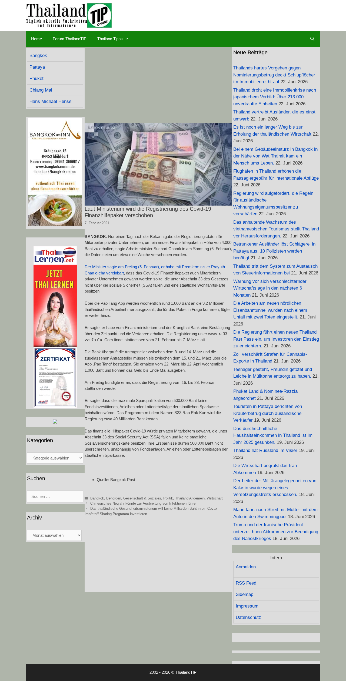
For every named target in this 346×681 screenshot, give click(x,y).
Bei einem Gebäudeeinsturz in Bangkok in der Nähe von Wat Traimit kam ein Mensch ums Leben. (275, 156)
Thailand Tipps (110, 38)
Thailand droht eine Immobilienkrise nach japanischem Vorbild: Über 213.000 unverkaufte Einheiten (274, 97)
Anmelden (246, 566)
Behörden (113, 498)
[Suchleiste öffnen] (312, 39)
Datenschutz (248, 617)
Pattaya (37, 67)
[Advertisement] (158, 85)
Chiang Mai (40, 90)
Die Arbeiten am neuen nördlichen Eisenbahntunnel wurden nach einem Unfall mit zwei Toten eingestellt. (270, 310)
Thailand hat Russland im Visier (265, 450)
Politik (168, 498)
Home (36, 38)
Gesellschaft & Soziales (142, 498)
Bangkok (97, 498)
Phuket (36, 78)
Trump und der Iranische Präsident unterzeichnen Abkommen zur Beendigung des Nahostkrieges (275, 531)
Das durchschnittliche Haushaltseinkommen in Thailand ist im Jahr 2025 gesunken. (272, 435)
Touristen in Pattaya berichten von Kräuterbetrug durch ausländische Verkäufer (267, 413)
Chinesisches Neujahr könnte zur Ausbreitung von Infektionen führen (143, 503)
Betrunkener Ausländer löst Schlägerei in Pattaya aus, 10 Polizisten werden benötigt (274, 250)
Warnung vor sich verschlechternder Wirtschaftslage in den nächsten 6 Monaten (270, 288)
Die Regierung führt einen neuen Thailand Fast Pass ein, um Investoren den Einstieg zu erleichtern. (276, 339)
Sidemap (244, 594)
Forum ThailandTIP (69, 38)
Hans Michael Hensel (50, 101)
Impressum (247, 606)
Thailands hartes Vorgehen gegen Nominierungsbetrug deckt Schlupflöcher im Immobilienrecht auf (274, 74)
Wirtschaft (215, 498)
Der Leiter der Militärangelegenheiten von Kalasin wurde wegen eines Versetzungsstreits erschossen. (274, 487)
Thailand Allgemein (190, 498)
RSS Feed (246, 583)
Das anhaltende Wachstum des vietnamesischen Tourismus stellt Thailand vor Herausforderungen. (276, 229)
